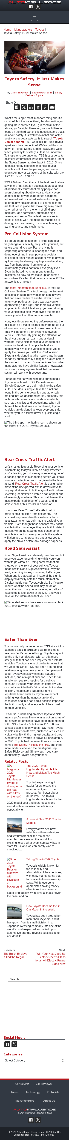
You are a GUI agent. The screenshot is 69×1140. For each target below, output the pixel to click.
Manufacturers (24, 1100)
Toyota (39, 95)
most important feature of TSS (28, 287)
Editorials (53, 1092)
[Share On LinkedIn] (31, 107)
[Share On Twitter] (24, 107)
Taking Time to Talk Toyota (42, 859)
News (15, 1092)
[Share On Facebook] (17, 107)
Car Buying (22, 1083)
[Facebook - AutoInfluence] (31, 7)
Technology (33, 1092)
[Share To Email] (52, 107)
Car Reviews (44, 1083)
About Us (49, 1100)
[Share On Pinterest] (45, 107)
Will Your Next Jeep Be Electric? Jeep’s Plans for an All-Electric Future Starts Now (50, 957)
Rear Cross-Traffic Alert (29, 483)
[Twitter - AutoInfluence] (38, 7)
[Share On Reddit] (38, 107)
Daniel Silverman (19, 92)
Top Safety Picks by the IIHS (31, 744)
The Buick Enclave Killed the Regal (15, 953)
